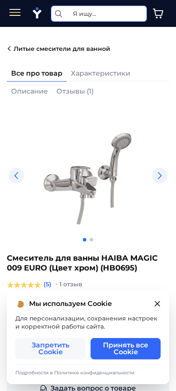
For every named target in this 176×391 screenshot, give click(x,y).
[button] (16, 175)
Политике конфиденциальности (94, 373)
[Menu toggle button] (15, 13)
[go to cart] (158, 14)
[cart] (158, 14)
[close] (157, 304)
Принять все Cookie (125, 348)
